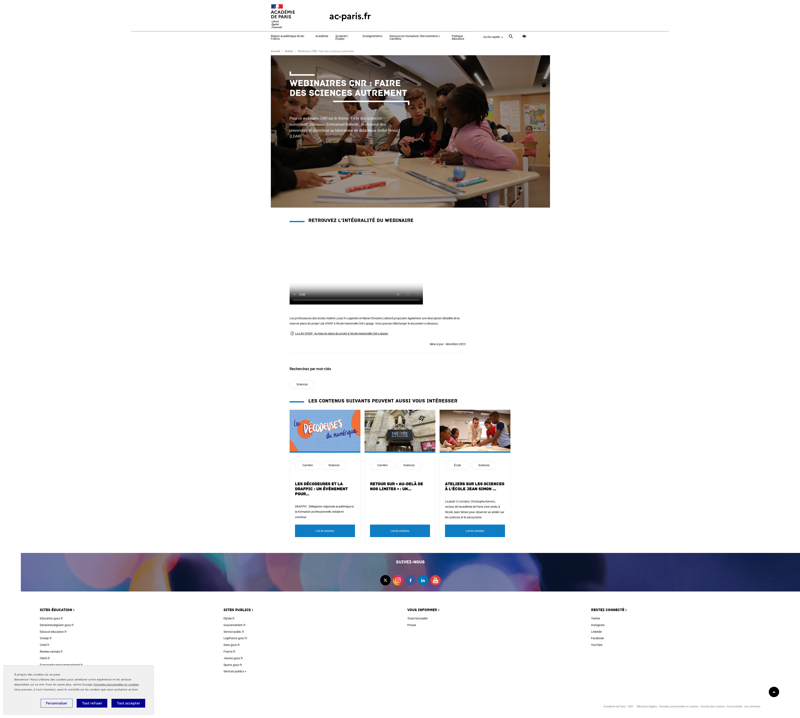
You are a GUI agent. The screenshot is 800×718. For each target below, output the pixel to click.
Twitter (595, 618)
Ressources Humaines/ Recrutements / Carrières (415, 37)
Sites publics (237, 610)
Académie (321, 36)
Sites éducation (56, 610)
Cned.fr (44, 645)
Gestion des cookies (713, 706)
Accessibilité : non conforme (743, 706)
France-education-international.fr (61, 665)
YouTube (596, 645)
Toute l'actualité (417, 618)
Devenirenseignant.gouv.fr (57, 625)
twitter (385, 580)
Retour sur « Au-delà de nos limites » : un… (396, 486)
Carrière (307, 465)
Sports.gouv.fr (233, 665)
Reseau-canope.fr (51, 651)
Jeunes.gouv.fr (233, 658)
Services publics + (235, 671)
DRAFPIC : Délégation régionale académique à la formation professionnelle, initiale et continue (324, 511)
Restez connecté (607, 610)
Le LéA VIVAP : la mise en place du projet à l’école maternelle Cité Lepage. (342, 333)
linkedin (423, 580)
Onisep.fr (46, 638)
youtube (435, 580)
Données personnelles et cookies (116, 684)
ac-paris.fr (350, 16)
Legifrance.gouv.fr (235, 638)
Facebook (597, 638)
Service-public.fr (234, 632)
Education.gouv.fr (51, 618)
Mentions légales (647, 706)
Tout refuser (92, 703)
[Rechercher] (510, 37)
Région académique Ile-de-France (288, 37)
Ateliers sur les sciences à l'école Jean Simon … (474, 486)
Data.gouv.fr (232, 645)
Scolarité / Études (342, 37)
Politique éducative (458, 37)
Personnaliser (56, 703)
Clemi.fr (45, 658)
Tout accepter (128, 703)
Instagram (598, 625)
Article (289, 51)
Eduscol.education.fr (53, 632)
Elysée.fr (229, 618)
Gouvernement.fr (235, 625)
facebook (410, 580)
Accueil (275, 51)
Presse (411, 625)
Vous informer (422, 610)
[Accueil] (291, 16)
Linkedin (596, 632)
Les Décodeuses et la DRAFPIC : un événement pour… (321, 488)
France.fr (229, 651)
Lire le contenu (325, 531)
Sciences (302, 384)
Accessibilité (524, 36)
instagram (398, 580)
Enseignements (372, 36)
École (457, 465)
